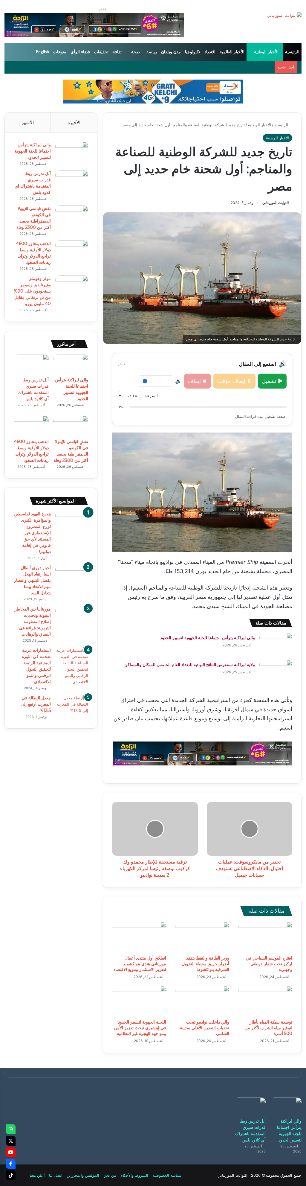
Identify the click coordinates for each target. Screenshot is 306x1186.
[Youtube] (11, 1152)
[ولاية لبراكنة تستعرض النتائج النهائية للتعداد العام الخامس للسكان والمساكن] (275, 671)
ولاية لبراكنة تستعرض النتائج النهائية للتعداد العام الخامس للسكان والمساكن (189, 664)
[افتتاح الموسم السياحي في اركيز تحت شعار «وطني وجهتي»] (265, 937)
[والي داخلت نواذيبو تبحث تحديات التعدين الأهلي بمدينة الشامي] (202, 1001)
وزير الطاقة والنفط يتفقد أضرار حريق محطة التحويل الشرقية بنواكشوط (205, 963)
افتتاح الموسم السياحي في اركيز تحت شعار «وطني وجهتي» (269, 963)
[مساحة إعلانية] (153, 91)
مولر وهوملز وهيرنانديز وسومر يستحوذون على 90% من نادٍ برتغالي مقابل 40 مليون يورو (32, 291)
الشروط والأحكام (134, 1175)
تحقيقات (101, 52)
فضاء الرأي (80, 52)
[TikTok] (11, 1175)
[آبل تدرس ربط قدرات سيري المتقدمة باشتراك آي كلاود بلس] (71, 181)
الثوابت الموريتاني (275, 202)
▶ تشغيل (272, 381)
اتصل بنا (55, 1175)
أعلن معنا (37, 1175)
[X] (11, 1141)
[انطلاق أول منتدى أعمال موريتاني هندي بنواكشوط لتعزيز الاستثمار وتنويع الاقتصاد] (139, 937)
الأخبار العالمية (232, 52)
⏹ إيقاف (197, 381)
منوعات (59, 52)
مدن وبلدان (171, 52)
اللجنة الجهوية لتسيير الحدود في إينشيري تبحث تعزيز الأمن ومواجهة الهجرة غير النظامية (140, 1027)
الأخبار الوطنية (266, 52)
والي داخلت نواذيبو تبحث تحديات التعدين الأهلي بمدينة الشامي (204, 1027)
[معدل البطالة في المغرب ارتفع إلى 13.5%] (71, 706)
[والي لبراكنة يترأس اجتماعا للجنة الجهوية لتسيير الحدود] (275, 644)
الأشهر (28, 122)
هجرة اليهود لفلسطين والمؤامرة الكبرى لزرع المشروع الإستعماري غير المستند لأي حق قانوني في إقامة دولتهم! (32, 532)
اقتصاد (209, 52)
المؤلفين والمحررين (83, 1175)
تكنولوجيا (192, 52)
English (42, 52)
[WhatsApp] (11, 1129)
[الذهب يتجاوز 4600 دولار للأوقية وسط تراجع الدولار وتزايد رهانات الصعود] (71, 251)
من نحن (109, 1175)
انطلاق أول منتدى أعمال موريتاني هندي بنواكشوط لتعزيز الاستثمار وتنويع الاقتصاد (140, 963)
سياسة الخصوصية (166, 1175)
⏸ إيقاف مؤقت (234, 381)
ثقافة (117, 52)
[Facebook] (11, 1164)
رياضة (151, 52)
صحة (135, 52)
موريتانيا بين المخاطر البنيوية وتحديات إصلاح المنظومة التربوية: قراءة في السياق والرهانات (33, 621)
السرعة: (150, 395)
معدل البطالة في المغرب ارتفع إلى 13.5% (36, 704)
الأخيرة (74, 122)
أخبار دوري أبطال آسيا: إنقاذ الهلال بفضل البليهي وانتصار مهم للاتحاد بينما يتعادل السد (32, 580)
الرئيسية (292, 52)
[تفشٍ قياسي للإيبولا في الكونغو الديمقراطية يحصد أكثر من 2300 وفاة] (71, 216)
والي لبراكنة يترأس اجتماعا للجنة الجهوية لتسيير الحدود (207, 637)
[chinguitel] (202, 753)
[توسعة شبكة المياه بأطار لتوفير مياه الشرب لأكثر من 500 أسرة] (265, 1001)
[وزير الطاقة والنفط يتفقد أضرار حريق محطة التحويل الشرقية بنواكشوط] (202, 937)
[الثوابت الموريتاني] (284, 15)
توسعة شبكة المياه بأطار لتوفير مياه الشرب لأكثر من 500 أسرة (268, 1027)
